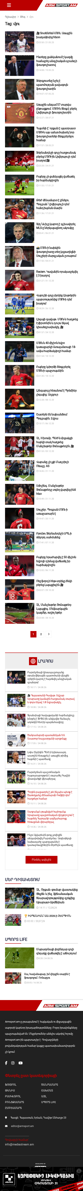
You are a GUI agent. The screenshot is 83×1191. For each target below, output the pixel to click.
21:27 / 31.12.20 (46, 281)
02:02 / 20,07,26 (36, 921)
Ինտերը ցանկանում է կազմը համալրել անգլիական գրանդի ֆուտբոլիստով (56, 60)
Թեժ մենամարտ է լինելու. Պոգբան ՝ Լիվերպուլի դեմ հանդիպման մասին (53, 204)
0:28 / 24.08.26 (45, 958)
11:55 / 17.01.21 (46, 186)
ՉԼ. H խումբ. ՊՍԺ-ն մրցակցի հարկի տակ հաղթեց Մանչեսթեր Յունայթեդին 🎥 (55, 442)
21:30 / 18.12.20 (46, 376)
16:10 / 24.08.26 (38, 783)
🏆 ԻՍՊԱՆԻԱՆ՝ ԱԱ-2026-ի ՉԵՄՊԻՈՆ (47, 915)
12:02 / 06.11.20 (46, 570)
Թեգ (22, 16)
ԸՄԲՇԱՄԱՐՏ (13, 1107)
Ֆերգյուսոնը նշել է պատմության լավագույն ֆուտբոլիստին (52, 84)
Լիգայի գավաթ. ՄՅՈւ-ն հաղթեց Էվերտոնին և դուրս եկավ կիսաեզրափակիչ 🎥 (57, 323)
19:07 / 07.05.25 (46, 94)
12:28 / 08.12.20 (46, 400)
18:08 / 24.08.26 (38, 707)
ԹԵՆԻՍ (10, 1090)
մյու (31, 16)
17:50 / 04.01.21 (46, 261)
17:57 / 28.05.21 (46, 145)
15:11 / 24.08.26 (38, 803)
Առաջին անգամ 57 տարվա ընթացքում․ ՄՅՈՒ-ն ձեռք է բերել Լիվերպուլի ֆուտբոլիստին (56, 108)
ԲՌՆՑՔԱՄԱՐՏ (14, 1102)
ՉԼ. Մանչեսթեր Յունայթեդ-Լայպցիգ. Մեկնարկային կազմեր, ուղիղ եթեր (54, 608)
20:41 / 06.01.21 (46, 233)
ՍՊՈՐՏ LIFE (48, 1102)
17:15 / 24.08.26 (38, 727)
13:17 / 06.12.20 (46, 423)
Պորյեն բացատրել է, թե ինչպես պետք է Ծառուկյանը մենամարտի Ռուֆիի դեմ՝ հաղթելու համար (49, 795)
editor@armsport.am (22, 1126)
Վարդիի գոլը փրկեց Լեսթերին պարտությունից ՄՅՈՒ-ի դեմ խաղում (56, 299)
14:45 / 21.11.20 (46, 471)
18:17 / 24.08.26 (38, 687)
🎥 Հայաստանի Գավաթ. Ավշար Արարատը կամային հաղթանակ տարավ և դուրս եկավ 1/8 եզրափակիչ (51, 699)
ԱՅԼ (43, 1096)
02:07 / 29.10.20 (46, 590)
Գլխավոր (10, 16)
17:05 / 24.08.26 (38, 743)
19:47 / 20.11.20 (46, 519)
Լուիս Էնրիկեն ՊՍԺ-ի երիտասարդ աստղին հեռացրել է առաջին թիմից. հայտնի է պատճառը (47, 756)
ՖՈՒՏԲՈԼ (10, 1084)
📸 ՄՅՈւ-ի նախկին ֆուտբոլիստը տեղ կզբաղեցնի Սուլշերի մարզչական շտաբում (56, 251)
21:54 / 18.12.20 (46, 356)
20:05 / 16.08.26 (34, 983)
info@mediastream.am (19, 1144)
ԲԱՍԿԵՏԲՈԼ (13, 1096)
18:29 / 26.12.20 (46, 308)
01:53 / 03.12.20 (46, 451)
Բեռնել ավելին (41, 859)
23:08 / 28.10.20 (46, 618)
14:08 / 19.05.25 (46, 70)
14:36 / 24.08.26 (38, 827)
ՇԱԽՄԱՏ (47, 1090)
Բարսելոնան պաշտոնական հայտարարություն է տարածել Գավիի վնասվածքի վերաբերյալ (48, 775)
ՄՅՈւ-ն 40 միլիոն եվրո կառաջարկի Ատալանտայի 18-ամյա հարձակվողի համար (56, 346)
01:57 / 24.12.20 (46, 332)
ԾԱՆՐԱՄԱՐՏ (49, 1084)
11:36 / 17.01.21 (46, 213)
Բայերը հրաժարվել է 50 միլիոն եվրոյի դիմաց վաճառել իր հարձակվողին (56, 561)
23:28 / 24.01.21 (46, 166)
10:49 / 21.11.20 (46, 499)
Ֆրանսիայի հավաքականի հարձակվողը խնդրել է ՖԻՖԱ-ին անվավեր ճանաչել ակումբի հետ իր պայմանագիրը (50, 719)
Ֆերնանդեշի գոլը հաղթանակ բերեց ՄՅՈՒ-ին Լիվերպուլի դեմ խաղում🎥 (56, 156)
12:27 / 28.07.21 (46, 118)
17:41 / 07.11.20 (46, 542)
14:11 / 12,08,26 (48, 907)
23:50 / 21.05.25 (46, 42)
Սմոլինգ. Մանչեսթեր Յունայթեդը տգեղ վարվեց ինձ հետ (56, 489)
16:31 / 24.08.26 (38, 764)
